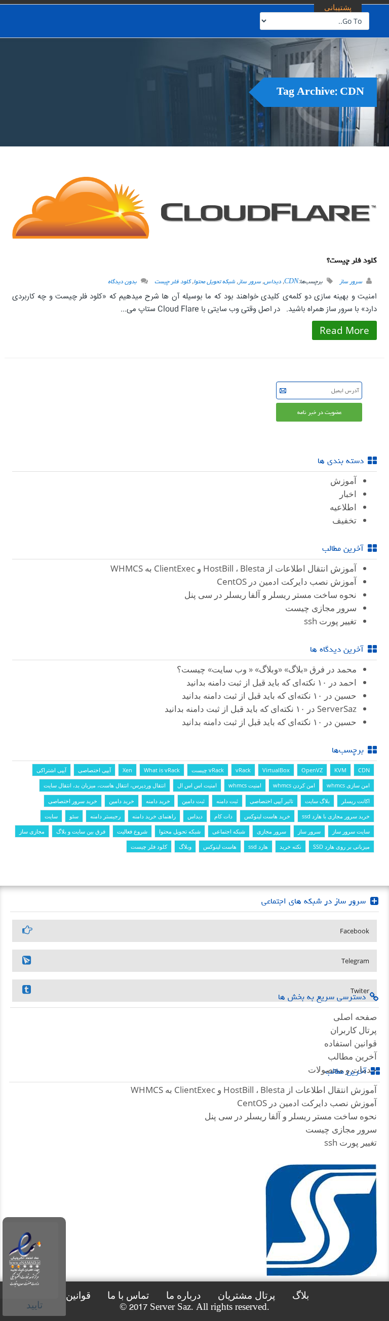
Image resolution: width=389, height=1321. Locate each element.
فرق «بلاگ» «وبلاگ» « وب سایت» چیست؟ (251, 669)
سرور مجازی (271, 831)
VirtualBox (276, 770)
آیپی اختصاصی (94, 770)
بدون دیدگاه (122, 281)
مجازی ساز (32, 831)
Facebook (354, 930)
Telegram (355, 960)
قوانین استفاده (350, 1043)
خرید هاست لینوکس (267, 816)
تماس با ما (128, 1295)
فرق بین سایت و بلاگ (80, 831)
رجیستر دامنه (105, 816)
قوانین (78, 1295)
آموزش (343, 480)
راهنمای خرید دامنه (154, 816)
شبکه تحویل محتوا (214, 281)
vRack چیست (207, 770)
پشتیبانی (338, 7)
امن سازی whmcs (348, 785)
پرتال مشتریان (246, 1295)
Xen (127, 770)
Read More (344, 330)
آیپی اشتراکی (51, 770)
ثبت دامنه (227, 801)
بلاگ (300, 1295)
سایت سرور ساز (351, 831)
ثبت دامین (193, 801)
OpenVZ (312, 770)
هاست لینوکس (220, 846)
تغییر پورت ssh (330, 621)
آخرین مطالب (352, 1056)
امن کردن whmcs (294, 785)
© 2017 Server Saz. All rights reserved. (194, 1307)
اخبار (348, 494)
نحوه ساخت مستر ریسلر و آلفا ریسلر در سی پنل (270, 594)
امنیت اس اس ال (197, 785)
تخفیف (344, 520)
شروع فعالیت (132, 831)
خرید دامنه (158, 801)
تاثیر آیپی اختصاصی (271, 801)
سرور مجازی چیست (321, 608)
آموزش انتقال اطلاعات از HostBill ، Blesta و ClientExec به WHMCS (233, 568)
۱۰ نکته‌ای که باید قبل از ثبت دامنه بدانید (256, 682)
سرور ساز (350, 281)
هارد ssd (258, 846)
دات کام (223, 816)
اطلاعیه (343, 507)
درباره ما (183, 1295)
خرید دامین (121, 801)
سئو (74, 816)
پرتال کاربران (353, 1030)
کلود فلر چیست (172, 281)
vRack (243, 770)
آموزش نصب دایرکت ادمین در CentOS (287, 581)
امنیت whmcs (244, 785)
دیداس (272, 281)
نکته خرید (290, 846)
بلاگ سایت (317, 801)
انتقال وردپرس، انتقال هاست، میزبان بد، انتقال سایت (105, 785)
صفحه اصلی (355, 1017)
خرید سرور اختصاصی (72, 801)
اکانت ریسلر (355, 801)
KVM (340, 770)
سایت (51, 816)
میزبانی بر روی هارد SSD (341, 846)
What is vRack (162, 770)
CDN (291, 281)
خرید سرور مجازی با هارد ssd (336, 816)
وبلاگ (185, 846)
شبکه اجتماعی (228, 831)
